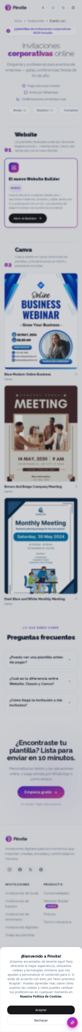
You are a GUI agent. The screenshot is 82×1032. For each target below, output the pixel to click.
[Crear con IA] (72, 1022)
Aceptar (41, 1010)
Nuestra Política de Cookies (40, 996)
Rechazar (41, 1020)
